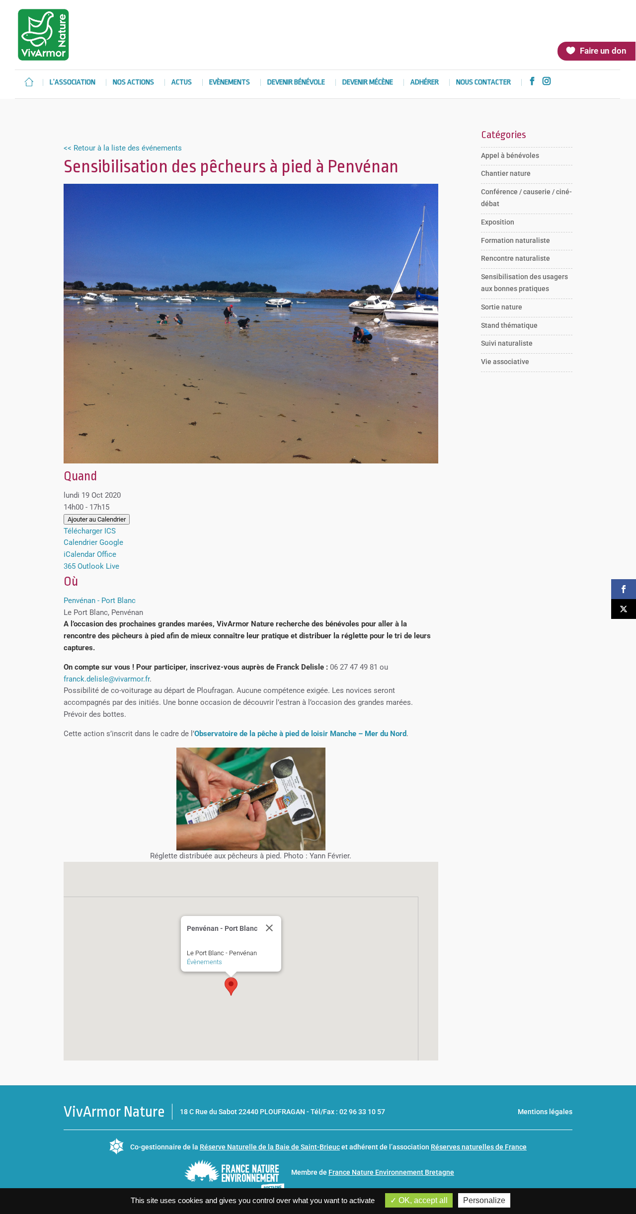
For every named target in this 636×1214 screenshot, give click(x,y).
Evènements (229, 82)
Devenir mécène (367, 82)
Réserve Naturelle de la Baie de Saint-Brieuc (270, 1147)
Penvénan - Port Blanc (100, 600)
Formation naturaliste (515, 240)
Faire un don (603, 51)
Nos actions (133, 82)
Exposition (497, 222)
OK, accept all (422, 1200)
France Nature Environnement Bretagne (391, 1172)
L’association (72, 82)
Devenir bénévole (296, 82)
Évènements (204, 962)
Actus (181, 82)
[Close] (269, 928)
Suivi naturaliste (507, 343)
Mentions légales (545, 1112)
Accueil (28, 81)
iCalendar (79, 554)
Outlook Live (98, 566)
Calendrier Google (93, 542)
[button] (231, 986)
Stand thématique (509, 325)
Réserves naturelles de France (479, 1147)
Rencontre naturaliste (515, 258)
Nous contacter (483, 82)
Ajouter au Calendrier (97, 519)
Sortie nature (501, 307)
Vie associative (505, 362)
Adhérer (424, 82)
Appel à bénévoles (510, 155)
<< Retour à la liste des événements (123, 148)
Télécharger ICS (90, 531)
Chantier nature (506, 173)
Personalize (484, 1200)
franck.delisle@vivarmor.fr (107, 679)
